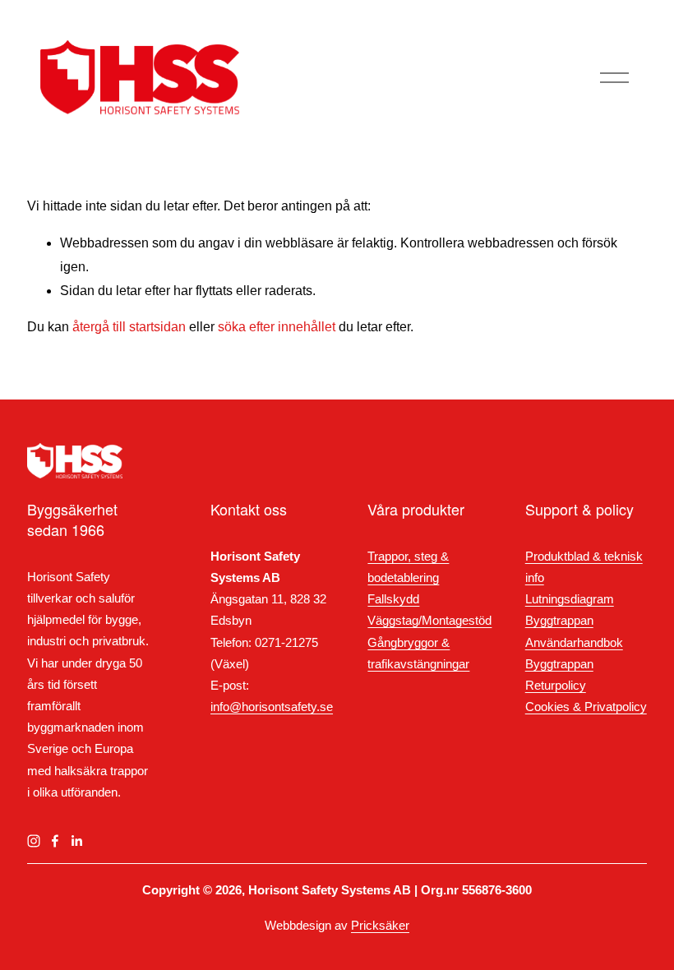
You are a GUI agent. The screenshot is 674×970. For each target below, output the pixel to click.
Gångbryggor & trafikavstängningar (418, 653)
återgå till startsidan (129, 327)
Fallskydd (393, 599)
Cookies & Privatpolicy (586, 707)
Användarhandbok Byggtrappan (574, 653)
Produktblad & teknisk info (584, 567)
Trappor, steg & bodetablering (408, 567)
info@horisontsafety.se (271, 707)
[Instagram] (33, 841)
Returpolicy (555, 685)
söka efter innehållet (276, 327)
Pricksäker (380, 925)
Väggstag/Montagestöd (429, 620)
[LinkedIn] (76, 841)
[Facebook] (55, 841)
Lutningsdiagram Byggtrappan (569, 610)
